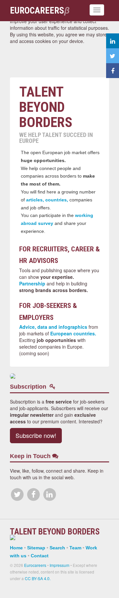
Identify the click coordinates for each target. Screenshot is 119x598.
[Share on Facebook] (112, 70)
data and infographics (62, 326)
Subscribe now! (36, 435)
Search (57, 547)
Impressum (59, 565)
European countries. (73, 333)
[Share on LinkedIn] (112, 40)
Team (75, 547)
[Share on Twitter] (112, 55)
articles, (35, 199)
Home (16, 547)
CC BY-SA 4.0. (38, 578)
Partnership (32, 283)
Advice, (27, 326)
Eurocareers (35, 565)
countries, (56, 199)
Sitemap (36, 547)
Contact (40, 555)
